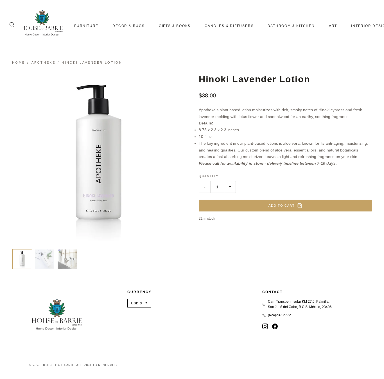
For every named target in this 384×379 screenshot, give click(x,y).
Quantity (208, 176)
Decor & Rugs (128, 26)
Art (333, 26)
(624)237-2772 (279, 315)
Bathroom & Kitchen (291, 26)
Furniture (86, 26)
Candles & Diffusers (229, 26)
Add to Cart (281, 205)
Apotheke (43, 62)
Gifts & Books (175, 26)
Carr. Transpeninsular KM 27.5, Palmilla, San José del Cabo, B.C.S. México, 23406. (300, 304)
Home (18, 62)
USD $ (139, 303)
